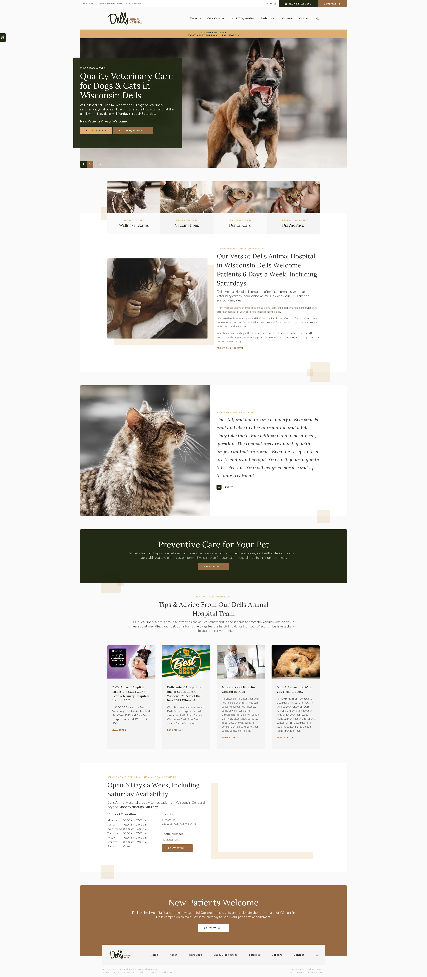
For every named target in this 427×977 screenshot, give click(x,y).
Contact (304, 18)
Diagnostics (293, 225)
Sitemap (153, 972)
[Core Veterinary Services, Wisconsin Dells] (213, 103)
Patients (266, 18)
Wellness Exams (134, 225)
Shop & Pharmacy (300, 4)
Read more (119, 730)
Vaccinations (187, 225)
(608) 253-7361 (135, 3)
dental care (270, 307)
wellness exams (232, 307)
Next (90, 164)
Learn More (212, 566)
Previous (83, 164)
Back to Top (167, 972)
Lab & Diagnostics (242, 18)
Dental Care (240, 225)
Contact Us (176, 848)
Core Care (213, 18)
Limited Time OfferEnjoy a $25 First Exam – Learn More (212, 33)
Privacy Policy (108, 969)
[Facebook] (268, 4)
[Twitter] (271, 4)
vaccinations (253, 307)
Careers (287, 18)
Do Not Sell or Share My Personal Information (138, 969)
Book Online (332, 4)
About (193, 18)
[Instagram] (274, 4)
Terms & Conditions (110, 972)
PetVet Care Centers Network (312, 972)
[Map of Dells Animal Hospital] (269, 814)
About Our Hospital (230, 348)
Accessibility (129, 972)
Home (154, 954)
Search (142, 972)
